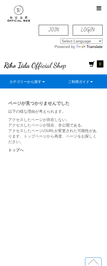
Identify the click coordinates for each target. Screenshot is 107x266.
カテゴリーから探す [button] (26, 82)
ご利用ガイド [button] (79, 82)
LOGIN (87, 30)
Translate (94, 46)
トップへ (16, 150)
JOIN (54, 30)
